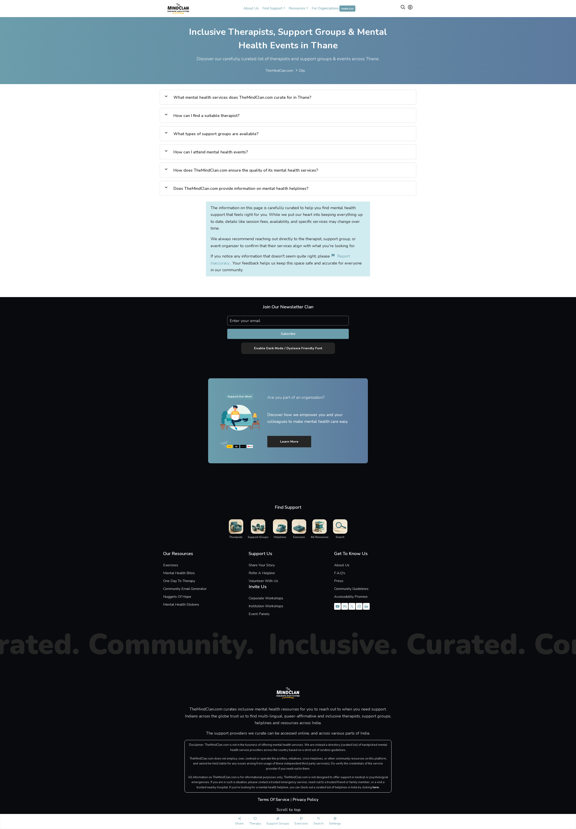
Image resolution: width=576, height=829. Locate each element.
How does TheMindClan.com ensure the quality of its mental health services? (245, 170)
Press (338, 580)
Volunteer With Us (263, 580)
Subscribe (288, 334)
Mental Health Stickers (181, 604)
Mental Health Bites (179, 573)
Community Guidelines (351, 588)
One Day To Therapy (179, 580)
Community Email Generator (185, 588)
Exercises (170, 565)
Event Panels (259, 614)
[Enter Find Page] (403, 7)
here (376, 787)
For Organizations (332, 8)
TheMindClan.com (279, 70)
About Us (251, 8)
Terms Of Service (273, 799)
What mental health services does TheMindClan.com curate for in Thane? (242, 97)
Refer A (265, 573)
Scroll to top (288, 809)
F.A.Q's (339, 573)
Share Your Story (262, 565)
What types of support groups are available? (216, 134)
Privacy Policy (305, 799)
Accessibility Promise (351, 596)
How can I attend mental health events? (210, 152)
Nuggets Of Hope (177, 596)
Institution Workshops (266, 606)
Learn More (289, 441)
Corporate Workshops (266, 598)
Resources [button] (297, 8)
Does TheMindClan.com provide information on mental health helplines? (240, 188)
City (302, 70)
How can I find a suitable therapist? (206, 115)
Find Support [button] (272, 8)
